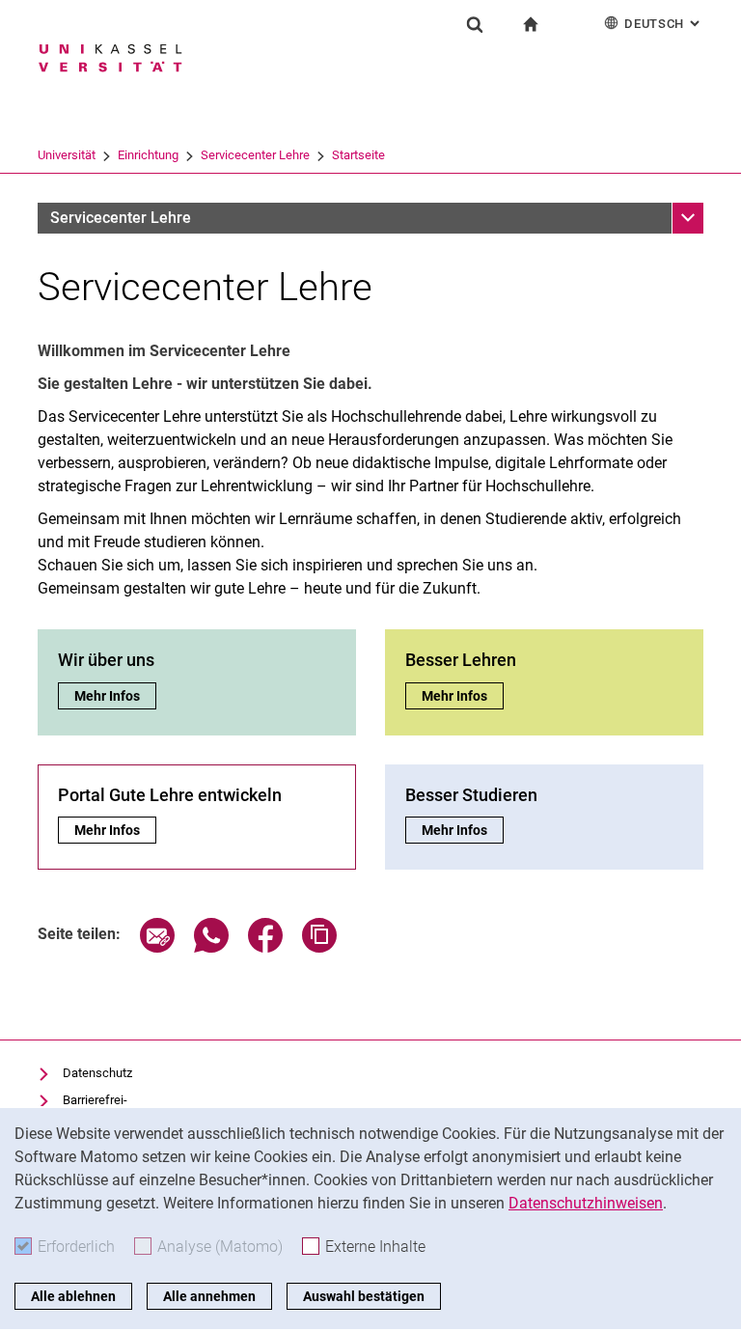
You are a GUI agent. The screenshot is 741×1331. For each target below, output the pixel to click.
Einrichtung (148, 155)
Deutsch (663, 23)
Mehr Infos (114, 696)
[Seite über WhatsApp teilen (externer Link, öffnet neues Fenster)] (211, 947)
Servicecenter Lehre (255, 155)
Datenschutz (97, 1073)
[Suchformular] (474, 24)
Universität (67, 155)
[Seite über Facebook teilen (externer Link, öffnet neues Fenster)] (265, 947)
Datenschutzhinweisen (585, 1203)
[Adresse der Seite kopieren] (319, 947)
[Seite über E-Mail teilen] (157, 947)
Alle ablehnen (73, 1296)
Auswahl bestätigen (364, 1296)
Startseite (358, 155)
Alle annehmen (209, 1296)
